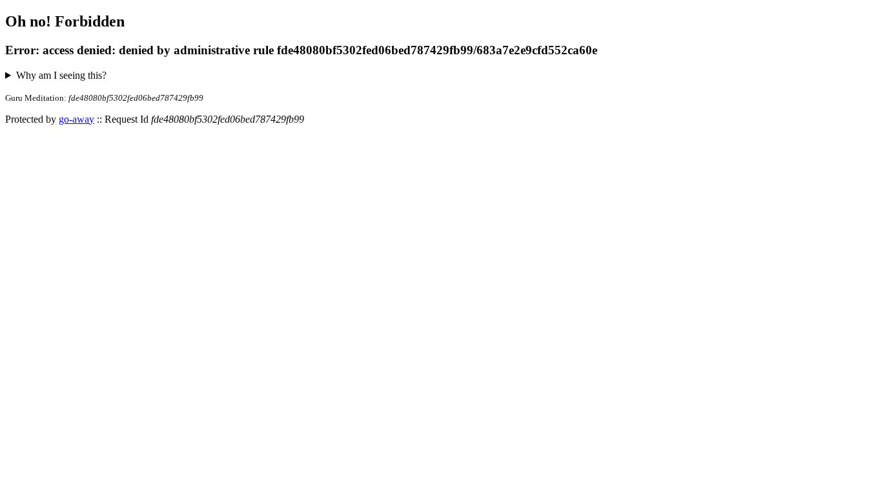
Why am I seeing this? (61, 75)
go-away (76, 119)
